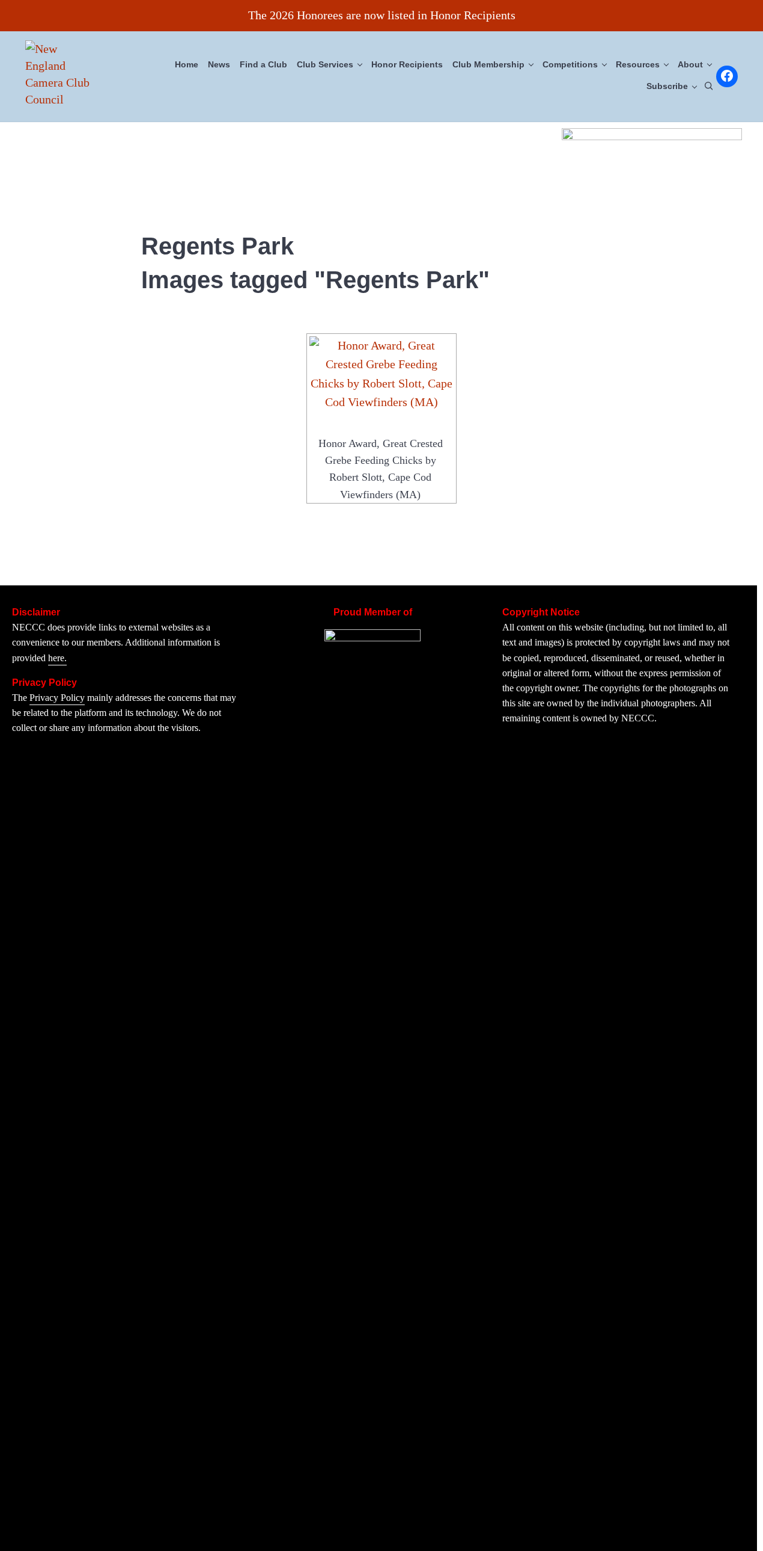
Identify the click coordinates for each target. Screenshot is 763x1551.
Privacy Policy (57, 697)
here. (57, 658)
